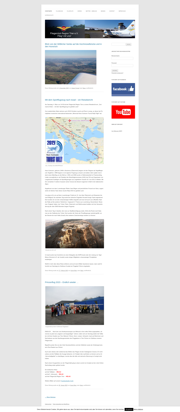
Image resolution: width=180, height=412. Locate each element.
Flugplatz (70, 11)
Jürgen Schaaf (75, 88)
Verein (79, 11)
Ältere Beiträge (50, 397)
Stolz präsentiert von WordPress (61, 404)
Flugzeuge (59, 11)
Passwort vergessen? (117, 73)
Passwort (114, 63)
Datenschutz (49, 15)
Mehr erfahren (138, 409)
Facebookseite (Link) (67, 381)
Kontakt (112, 11)
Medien (103, 11)
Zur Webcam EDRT (117, 131)
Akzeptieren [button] (129, 409)
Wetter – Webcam (91, 11)
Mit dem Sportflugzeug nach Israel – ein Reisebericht (69, 100)
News (84, 88)
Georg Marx (74, 270)
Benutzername (115, 56)
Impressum (122, 11)
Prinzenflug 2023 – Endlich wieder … (61, 282)
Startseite (48, 11)
